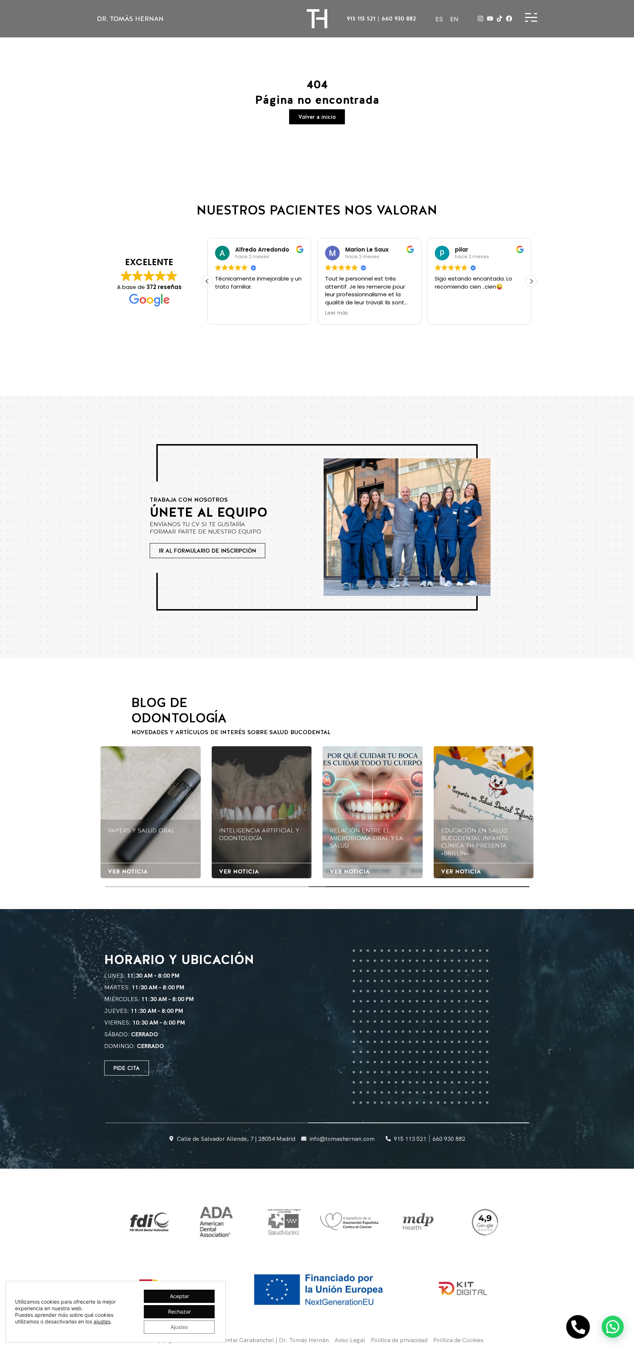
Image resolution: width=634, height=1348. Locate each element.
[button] (207, 281)
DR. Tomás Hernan (130, 18)
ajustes (102, 1321)
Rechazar (179, 1311)
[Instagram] (480, 18)
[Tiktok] (499, 18)
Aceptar (179, 1296)
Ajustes (179, 1327)
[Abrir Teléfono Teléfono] (578, 1327)
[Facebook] (509, 18)
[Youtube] (490, 18)
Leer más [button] (328, 313)
